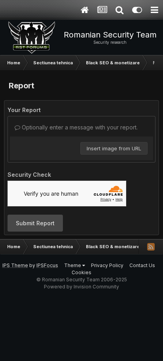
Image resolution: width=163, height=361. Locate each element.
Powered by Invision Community (81, 287)
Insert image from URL (114, 148)
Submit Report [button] (35, 223)
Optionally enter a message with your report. (79, 127)
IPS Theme (15, 265)
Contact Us (142, 265)
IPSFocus (47, 265)
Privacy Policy (107, 265)
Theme (73, 265)
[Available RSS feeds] (150, 246)
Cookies (81, 272)
